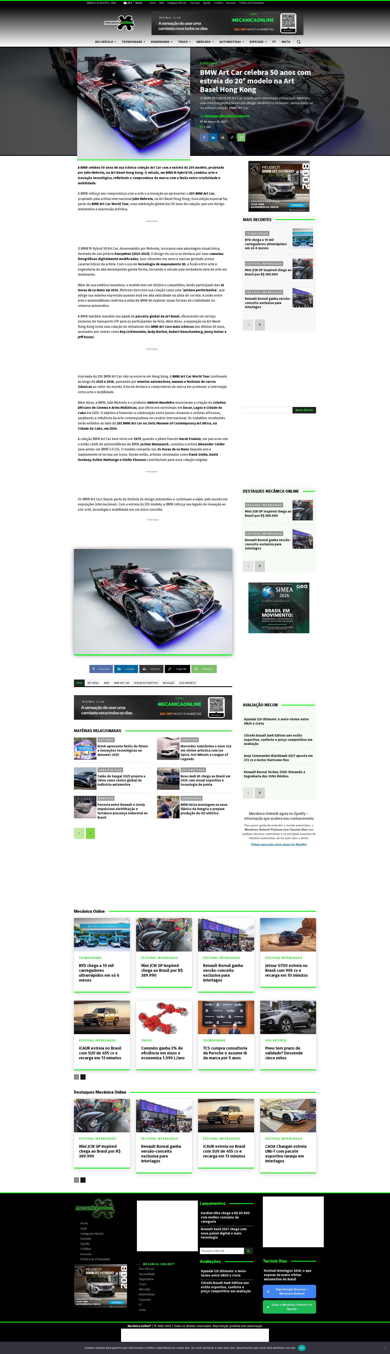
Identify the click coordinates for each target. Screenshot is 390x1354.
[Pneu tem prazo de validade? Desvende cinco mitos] (288, 1017)
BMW (106, 683)
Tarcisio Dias (110, 770)
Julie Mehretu (187, 683)
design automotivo (146, 683)
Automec (106, 740)
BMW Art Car (121, 683)
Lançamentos (212, 1203)
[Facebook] (204, 137)
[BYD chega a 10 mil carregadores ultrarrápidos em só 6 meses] (302, 238)
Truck (146, 1040)
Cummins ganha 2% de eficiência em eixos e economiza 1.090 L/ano (163, 1053)
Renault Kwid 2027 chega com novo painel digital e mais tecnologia (224, 1233)
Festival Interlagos (264, 263)
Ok (302, 1347)
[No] (385, 1348)
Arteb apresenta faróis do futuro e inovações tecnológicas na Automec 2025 (123, 750)
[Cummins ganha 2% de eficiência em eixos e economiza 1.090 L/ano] (164, 1017)
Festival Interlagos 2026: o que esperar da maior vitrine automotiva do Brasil (287, 1275)
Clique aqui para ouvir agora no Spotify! (279, 844)
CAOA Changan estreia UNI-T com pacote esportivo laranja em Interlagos (286, 1153)
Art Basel (93, 683)
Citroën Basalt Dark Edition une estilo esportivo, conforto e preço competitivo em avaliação (278, 740)
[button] (298, 42)
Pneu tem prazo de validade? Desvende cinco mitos (284, 1053)
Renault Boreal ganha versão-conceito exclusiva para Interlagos (268, 303)
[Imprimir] (223, 137)
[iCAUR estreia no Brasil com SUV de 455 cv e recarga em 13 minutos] (102, 1017)
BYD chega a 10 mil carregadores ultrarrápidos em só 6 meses (266, 244)
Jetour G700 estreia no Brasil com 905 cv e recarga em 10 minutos (286, 970)
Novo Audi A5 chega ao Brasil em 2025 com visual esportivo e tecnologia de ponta (206, 780)
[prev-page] (79, 833)
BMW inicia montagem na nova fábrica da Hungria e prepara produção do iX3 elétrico (204, 809)
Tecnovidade (257, 233)
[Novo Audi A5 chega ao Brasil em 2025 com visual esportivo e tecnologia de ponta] (168, 778)
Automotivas (193, 770)
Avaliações (210, 1261)
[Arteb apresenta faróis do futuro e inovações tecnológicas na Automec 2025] (85, 748)
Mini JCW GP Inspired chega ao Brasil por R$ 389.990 (268, 272)
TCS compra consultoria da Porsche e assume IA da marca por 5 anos (225, 1053)
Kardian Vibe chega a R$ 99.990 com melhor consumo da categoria (225, 1217)
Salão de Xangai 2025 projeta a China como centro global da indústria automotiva (121, 780)
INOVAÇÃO (168, 683)
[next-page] (90, 833)
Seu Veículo (276, 1040)
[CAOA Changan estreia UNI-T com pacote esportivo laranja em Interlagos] (288, 1115)
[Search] (248, 1251)
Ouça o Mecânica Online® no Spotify (289, 1307)
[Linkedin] (213, 137)
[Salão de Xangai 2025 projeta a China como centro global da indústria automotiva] (85, 778)
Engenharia (192, 798)
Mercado (106, 798)
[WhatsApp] (241, 137)
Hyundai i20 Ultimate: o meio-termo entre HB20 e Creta (224, 1273)
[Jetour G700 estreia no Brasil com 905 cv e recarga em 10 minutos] (288, 935)
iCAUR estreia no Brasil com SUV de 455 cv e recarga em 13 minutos (100, 1053)
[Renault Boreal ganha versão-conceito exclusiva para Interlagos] (302, 297)
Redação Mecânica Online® (227, 116)
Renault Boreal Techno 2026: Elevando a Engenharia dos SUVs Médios (274, 774)
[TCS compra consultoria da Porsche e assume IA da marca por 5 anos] (226, 1017)
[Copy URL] (232, 137)
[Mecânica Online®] (119, 23)
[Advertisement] (152, 232)
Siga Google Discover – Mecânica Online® (292, 1291)
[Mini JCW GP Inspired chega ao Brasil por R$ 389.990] (302, 269)
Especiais (209, 63)
